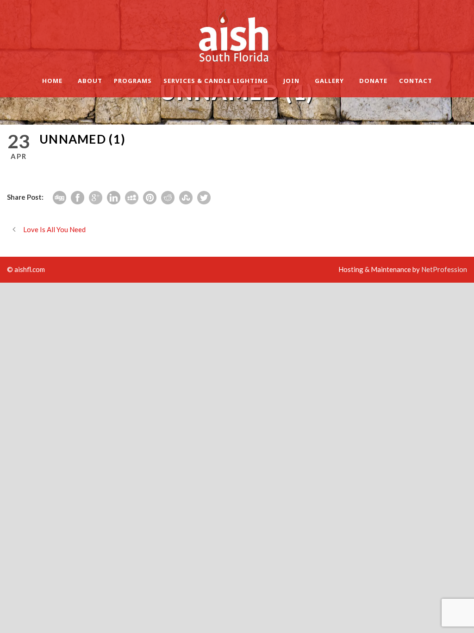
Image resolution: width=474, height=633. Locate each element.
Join (291, 80)
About (90, 80)
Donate (373, 80)
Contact (415, 80)
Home (52, 80)
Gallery (329, 80)
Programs (133, 80)
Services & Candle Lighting (215, 80)
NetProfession (444, 269)
